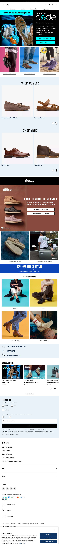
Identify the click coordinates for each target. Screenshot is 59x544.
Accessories (33, 9)
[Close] (54, 529)
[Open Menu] (56, 5)
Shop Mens (6, 450)
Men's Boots (38, 165)
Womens (6, 405)
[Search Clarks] (46, 5)
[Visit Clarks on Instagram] (7, 488)
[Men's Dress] (17, 148)
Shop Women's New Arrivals (41, 213)
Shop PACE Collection (49, 74)
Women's (12, 9)
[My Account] (50, 5)
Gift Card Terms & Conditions (10, 526)
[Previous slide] (53, 123)
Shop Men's (32, 271)
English (6, 417)
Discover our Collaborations (11, 461)
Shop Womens (7, 447)
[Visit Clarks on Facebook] (3, 488)
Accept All (48, 534)
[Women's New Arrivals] (9, 59)
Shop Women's (23, 271)
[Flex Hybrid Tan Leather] (29, 59)
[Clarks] (6, 4)
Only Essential (48, 537)
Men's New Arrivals (29, 74)
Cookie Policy (25, 523)
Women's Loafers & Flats (9, 118)
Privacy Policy (21, 431)
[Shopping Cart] (53, 5)
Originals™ (46, 9)
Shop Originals (7, 454)
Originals (6, 409)
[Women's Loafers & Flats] (17, 101)
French (13, 417)
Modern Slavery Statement (37, 523)
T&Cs (38, 271)
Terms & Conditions (15, 523)
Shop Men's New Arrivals (41, 209)
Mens (15, 405)
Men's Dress (5, 165)
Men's (22, 9)
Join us (29, 426)
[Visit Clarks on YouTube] (14, 488)
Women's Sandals (39, 118)
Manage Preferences (48, 541)
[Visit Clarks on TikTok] (11, 488)
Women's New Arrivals (9, 74)
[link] (12, 376)
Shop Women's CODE (45, 38)
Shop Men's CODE (45, 42)
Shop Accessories (8, 458)
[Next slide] (56, 123)
